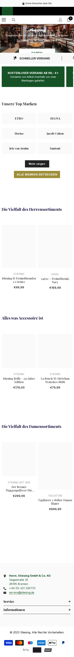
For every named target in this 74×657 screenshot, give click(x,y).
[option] (37, 3)
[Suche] (14, 20)
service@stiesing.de (21, 592)
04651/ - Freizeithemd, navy (55, 280)
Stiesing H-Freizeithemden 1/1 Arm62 (19, 280)
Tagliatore (55, 495)
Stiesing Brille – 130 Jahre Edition (19, 380)
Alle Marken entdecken (37, 174)
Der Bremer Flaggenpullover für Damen (19, 488)
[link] (31, 58)
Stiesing (19, 273)
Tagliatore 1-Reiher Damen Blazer (55, 501)
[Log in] (60, 20)
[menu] (4, 20)
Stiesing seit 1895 (19, 482)
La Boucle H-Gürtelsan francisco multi (55, 380)
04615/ (55, 274)
